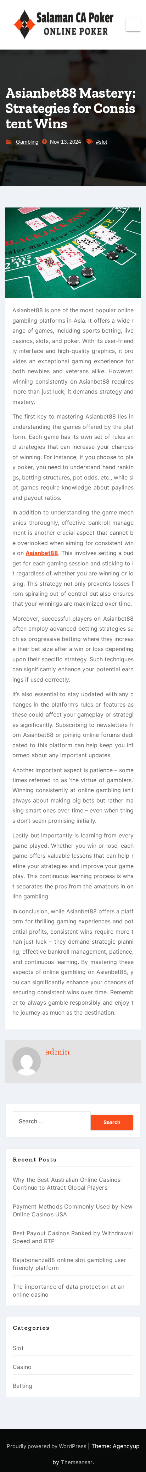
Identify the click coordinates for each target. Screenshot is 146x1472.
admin (57, 1051)
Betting (22, 1385)
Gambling (27, 142)
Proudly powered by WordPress (47, 1446)
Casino (22, 1366)
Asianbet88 (42, 553)
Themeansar (76, 1462)
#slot (101, 142)
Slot (18, 1348)
